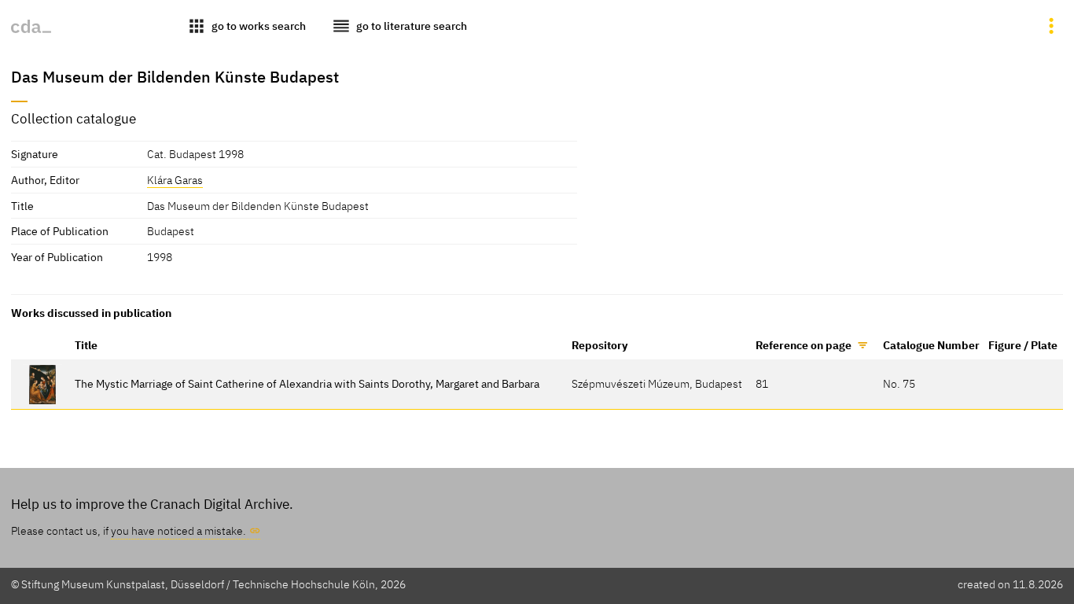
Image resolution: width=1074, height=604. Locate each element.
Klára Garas (175, 179)
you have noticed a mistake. (178, 530)
